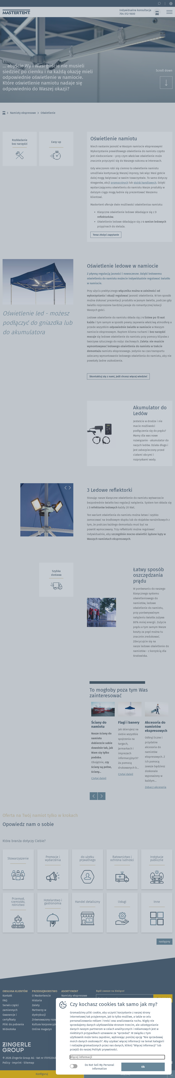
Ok (143, 1066)
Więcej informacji (81, 1057)
